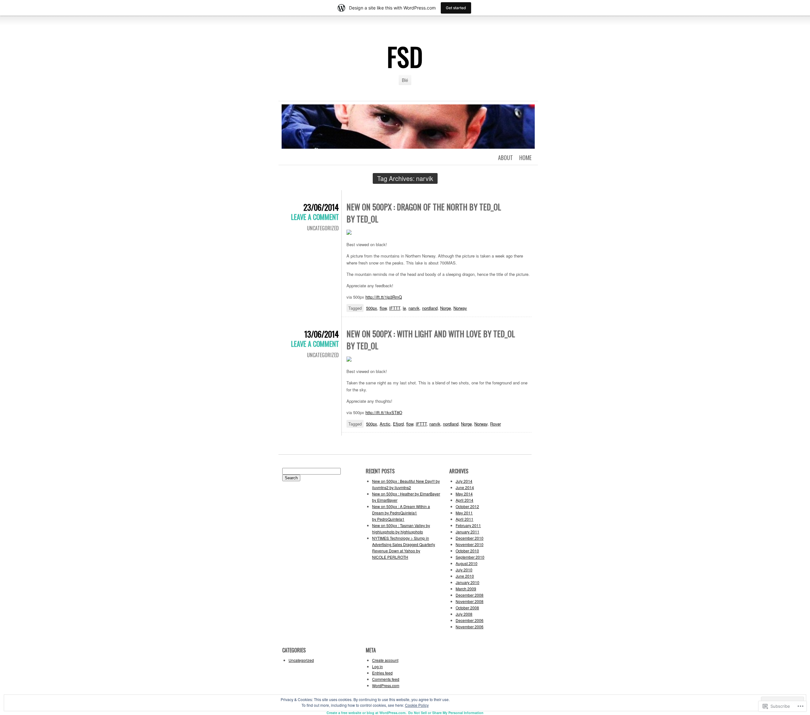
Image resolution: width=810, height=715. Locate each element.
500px (371, 308)
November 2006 (469, 626)
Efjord (398, 424)
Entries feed (382, 672)
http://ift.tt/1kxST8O (383, 412)
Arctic (385, 424)
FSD (405, 56)
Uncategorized (323, 228)
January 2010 (467, 582)
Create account (385, 660)
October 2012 (467, 506)
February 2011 (468, 525)
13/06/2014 (321, 334)
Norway (460, 308)
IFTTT (394, 308)
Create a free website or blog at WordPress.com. (367, 712)
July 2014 (464, 481)
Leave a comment (315, 217)
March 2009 (466, 588)
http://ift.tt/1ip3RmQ (383, 297)
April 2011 (464, 519)
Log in (377, 666)
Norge (445, 308)
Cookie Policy (417, 705)
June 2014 (465, 487)
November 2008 (469, 601)
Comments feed (385, 679)
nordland (430, 308)
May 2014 (464, 493)
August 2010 (466, 563)
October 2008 (467, 607)
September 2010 (470, 557)
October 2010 (467, 550)
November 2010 (469, 544)
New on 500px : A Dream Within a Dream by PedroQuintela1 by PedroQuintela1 (401, 513)
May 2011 (464, 512)
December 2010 (469, 538)
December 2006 (469, 620)
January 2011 (467, 531)
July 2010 (464, 569)
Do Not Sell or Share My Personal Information (445, 712)
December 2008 (469, 595)
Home (525, 157)
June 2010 (465, 576)
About (505, 157)
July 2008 (464, 614)
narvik (414, 308)
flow (383, 308)
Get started (456, 7)
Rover (495, 424)
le (404, 308)
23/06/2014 (321, 207)
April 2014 (464, 500)
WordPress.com (385, 685)
